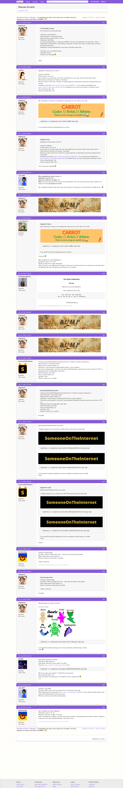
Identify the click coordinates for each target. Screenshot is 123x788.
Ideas (42, 2)
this (60, 556)
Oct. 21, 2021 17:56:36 (24, 422)
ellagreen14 (21, 25)
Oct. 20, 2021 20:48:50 (24, 312)
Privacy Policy (75, 786)
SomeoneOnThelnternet (25, 361)
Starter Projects (57, 784)
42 (101, 17)
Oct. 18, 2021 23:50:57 (24, 22)
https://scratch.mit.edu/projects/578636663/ (71, 692)
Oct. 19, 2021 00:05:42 (24, 133)
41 (99, 17)
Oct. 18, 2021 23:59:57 (24, 67)
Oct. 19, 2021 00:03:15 (24, 97)
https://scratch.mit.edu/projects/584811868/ (50, 87)
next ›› (104, 17)
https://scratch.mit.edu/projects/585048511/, (64, 85)
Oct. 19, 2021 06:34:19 (24, 172)
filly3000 (20, 659)
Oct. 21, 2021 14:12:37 (24, 335)
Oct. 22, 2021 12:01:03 (24, 707)
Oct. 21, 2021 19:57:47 (24, 599)
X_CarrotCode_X (23, 221)
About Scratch (21, 784)
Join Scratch (95, 1)
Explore (35, 2)
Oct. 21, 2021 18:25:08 (24, 481)
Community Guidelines (41, 784)
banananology (22, 552)
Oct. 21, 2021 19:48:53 (24, 571)
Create (28, 2)
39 (96, 17)
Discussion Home (23, 10)
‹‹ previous (84, 17)
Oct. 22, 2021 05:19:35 (24, 656)
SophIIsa (21, 70)
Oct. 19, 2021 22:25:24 (24, 218)
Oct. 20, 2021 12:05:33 (24, 273)
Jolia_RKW (21, 176)
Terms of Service (75, 784)
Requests (32, 17)
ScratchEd (92, 784)
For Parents (20, 786)
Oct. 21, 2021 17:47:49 (24, 384)
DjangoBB (102, 739)
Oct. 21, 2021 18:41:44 (24, 549)
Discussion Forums (23, 17)
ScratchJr (91, 786)
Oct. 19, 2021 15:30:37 (24, 195)
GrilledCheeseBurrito (24, 276)
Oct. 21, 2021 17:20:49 (24, 358)
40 (98, 17)
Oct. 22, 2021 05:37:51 (24, 685)
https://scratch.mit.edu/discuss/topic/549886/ (57, 665)
